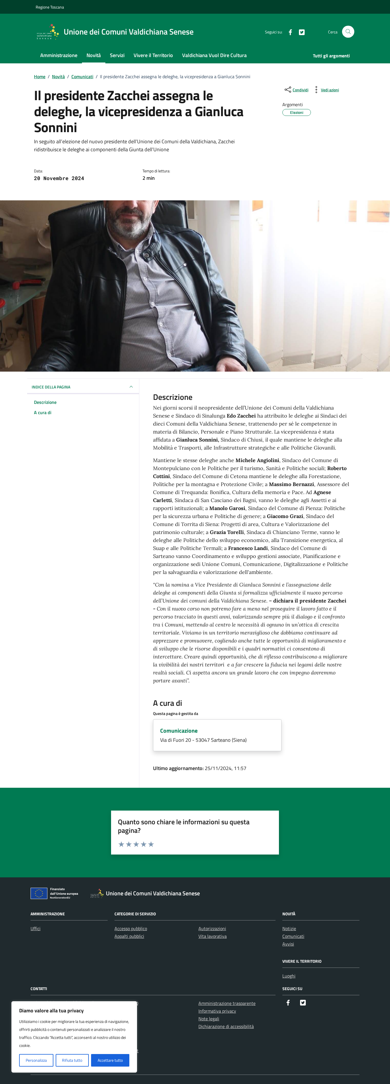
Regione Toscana (50, 7)
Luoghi (288, 975)
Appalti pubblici (129, 936)
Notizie (289, 928)
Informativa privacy (217, 1011)
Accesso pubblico (130, 928)
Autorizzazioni (212, 928)
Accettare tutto (110, 1060)
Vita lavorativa (212, 936)
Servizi (117, 55)
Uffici (36, 928)
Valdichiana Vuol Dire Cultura (214, 55)
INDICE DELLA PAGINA (51, 387)
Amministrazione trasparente (227, 1003)
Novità (94, 55)
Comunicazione (179, 730)
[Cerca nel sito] (348, 32)
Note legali (208, 1018)
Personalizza (36, 1060)
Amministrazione (58, 55)
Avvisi (288, 943)
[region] (74, 1037)
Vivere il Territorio (153, 55)
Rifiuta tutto (72, 1060)
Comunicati (293, 936)
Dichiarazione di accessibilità (226, 1026)
